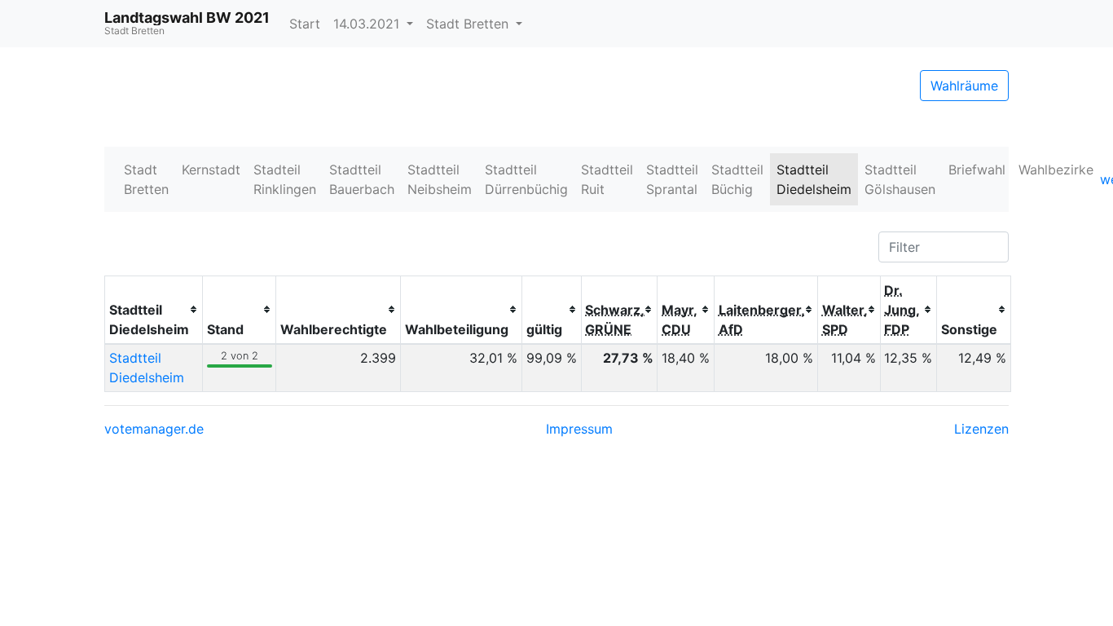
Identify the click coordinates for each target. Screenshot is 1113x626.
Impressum (579, 429)
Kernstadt (211, 169)
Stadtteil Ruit (607, 179)
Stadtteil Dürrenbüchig (526, 179)
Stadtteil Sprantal (672, 179)
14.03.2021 (368, 23)
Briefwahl (976, 169)
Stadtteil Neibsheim (439, 179)
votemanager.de (154, 429)
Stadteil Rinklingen (284, 179)
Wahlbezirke (1055, 169)
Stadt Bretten (469, 23)
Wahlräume (964, 85)
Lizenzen (981, 429)
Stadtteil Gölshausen (899, 179)
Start (304, 23)
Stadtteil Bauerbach (361, 179)
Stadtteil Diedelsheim (813, 179)
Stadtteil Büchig (737, 179)
